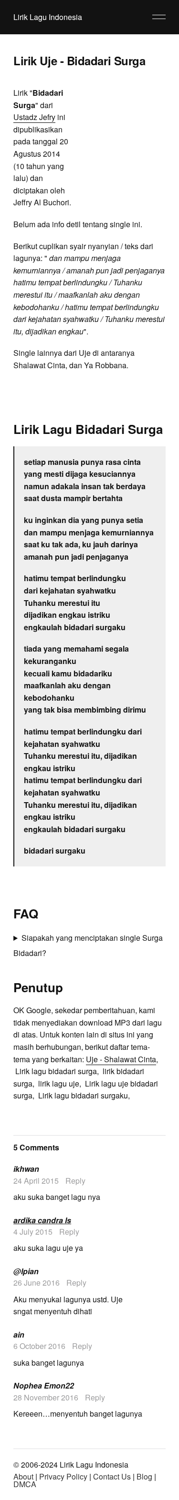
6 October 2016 (39, 1345)
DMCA (24, 1484)
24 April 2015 (36, 1180)
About (23, 1476)
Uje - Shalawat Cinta (121, 1059)
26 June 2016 (36, 1282)
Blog (144, 1476)
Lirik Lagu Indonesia (47, 16)
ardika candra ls (42, 1220)
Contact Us (112, 1476)
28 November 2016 (45, 1397)
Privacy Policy (63, 1476)
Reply (75, 1180)
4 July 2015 (33, 1231)
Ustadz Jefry (34, 116)
